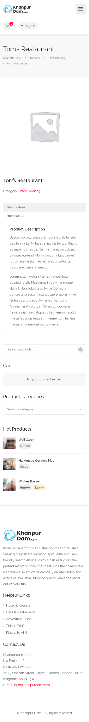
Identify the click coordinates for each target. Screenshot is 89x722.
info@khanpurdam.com (32, 685)
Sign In (30, 26)
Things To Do (16, 626)
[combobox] (44, 409)
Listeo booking (29, 191)
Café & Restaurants (21, 612)
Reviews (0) (15, 216)
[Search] (80, 349)
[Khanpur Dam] (17, 9)
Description (16, 207)
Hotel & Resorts (18, 605)
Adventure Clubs (18, 619)
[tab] (44, 207)
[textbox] (44, 409)
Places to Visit (16, 633)
